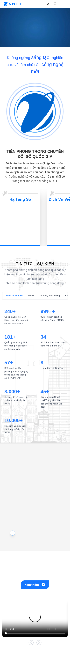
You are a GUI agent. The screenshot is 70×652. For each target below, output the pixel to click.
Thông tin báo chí (13, 284)
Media (30, 284)
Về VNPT (6, 648)
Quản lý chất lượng (47, 284)
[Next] (39, 620)
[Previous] (31, 620)
